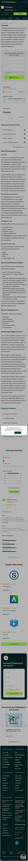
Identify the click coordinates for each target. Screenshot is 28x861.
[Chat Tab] (14, 430)
